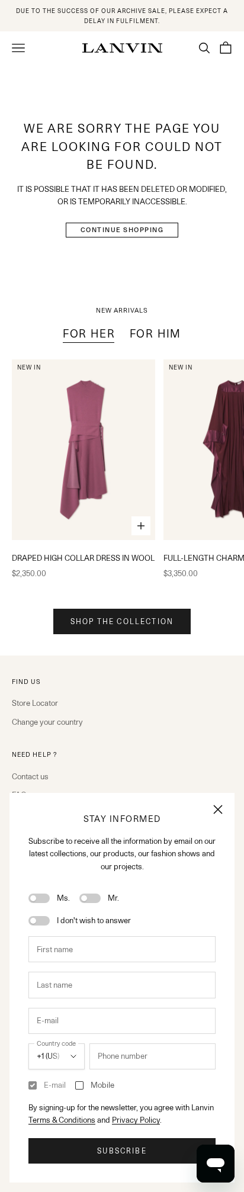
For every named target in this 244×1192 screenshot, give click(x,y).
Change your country (47, 722)
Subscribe (121, 1150)
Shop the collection (122, 621)
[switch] (39, 898)
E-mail (55, 1085)
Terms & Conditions (61, 1119)
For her (89, 333)
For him (156, 333)
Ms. (63, 897)
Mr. (113, 897)
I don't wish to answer (94, 920)
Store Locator (35, 703)
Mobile (102, 1085)
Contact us (30, 776)
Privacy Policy (136, 1119)
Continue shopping (122, 230)
